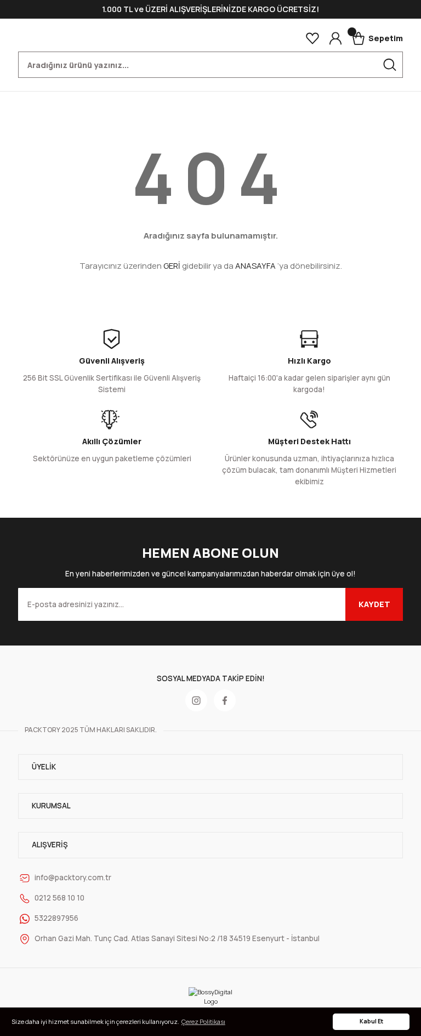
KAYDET (374, 604)
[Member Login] (335, 38)
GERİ (171, 265)
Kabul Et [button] (371, 1021)
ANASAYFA (255, 265)
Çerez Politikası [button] (203, 1021)
